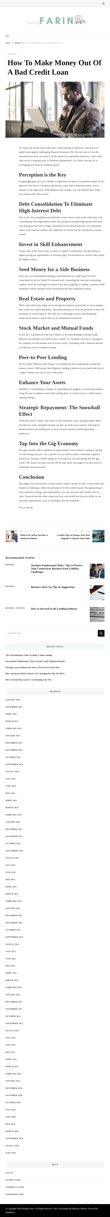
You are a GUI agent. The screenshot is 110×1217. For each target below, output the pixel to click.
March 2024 (12, 808)
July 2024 (11, 779)
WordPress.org (15, 1194)
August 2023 (12, 858)
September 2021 (14, 1023)
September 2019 (14, 1139)
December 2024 (14, 743)
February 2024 (14, 815)
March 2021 (12, 1067)
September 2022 (14, 937)
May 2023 (10, 880)
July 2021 (11, 1038)
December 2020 (14, 1088)
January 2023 (13, 908)
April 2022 (11, 973)
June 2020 (11, 1117)
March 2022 (12, 980)
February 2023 (14, 901)
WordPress (10, 1212)
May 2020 (10, 1124)
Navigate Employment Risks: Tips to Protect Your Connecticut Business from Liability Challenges (56, 568)
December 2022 (14, 916)
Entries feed (13, 1180)
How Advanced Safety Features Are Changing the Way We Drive (35, 673)
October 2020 (13, 1103)
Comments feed (15, 1187)
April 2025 (11, 714)
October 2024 (13, 757)
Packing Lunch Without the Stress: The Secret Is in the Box (33, 667)
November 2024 (14, 750)
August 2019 (12, 1146)
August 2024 (12, 772)
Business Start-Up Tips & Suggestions (53, 586)
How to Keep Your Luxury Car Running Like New (29, 680)
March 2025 (12, 721)
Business (12, 54)
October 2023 (13, 844)
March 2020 (12, 1131)
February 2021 (14, 1074)
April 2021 (11, 1059)
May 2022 (10, 966)
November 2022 (14, 923)
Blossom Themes (79, 1208)
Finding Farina (28, 1208)
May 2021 (10, 1052)
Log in (9, 1173)
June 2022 (11, 959)
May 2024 (10, 793)
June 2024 (11, 786)
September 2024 (14, 764)
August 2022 (12, 944)
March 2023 (12, 894)
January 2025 (13, 736)
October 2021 (13, 1016)
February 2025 (14, 728)
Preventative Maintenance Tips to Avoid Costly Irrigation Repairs (35, 661)
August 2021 (12, 1031)
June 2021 (11, 1045)
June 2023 (11, 872)
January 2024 (13, 822)
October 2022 (13, 930)
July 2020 (11, 1110)
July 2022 (11, 951)
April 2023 (11, 887)
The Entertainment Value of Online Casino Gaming (29, 655)
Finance (20, 608)
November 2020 (14, 1095)
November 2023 (14, 836)
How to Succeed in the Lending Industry (54, 608)
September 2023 (14, 851)
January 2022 (13, 995)
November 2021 (14, 1009)
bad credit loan (28, 181)
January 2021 (13, 1081)
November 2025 (14, 707)
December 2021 (14, 1002)
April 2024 (11, 800)
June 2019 (11, 1153)
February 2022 (14, 987)
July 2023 (11, 865)
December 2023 (14, 829)
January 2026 (13, 700)
